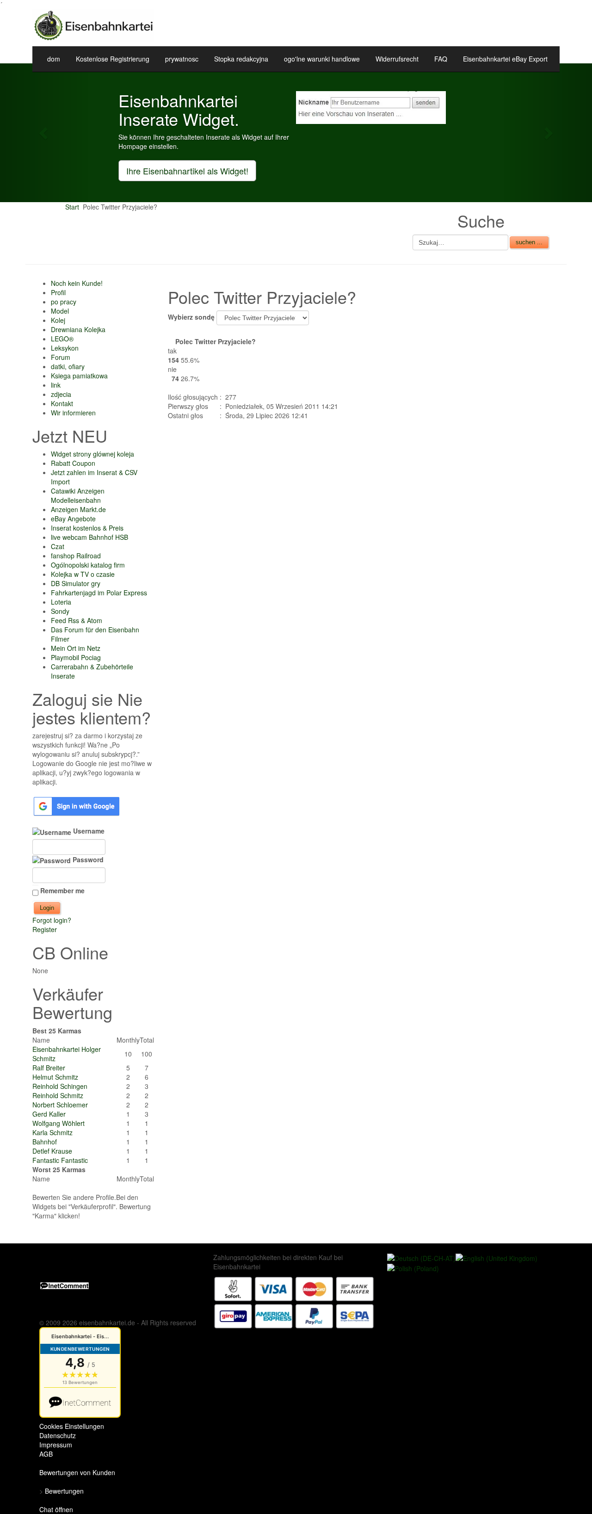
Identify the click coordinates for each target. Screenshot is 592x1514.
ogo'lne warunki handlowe (322, 58)
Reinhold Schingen (59, 1086)
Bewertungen (64, 1490)
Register (44, 929)
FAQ (440, 58)
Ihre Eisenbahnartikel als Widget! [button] (187, 171)
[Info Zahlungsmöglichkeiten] (294, 1301)
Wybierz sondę (192, 316)
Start (72, 206)
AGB (46, 1453)
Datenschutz (57, 1435)
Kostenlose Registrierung (112, 58)
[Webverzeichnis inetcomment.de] (64, 1285)
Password (87, 859)
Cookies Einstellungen (71, 1426)
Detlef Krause (52, 1151)
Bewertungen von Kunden (77, 1472)
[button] (44, 132)
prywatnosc (181, 58)
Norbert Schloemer (60, 1104)
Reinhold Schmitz (57, 1095)
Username (88, 830)
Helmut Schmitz (55, 1076)
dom (53, 58)
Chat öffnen (56, 1509)
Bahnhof (44, 1141)
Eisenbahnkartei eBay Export (505, 58)
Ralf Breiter (48, 1067)
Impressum (55, 1444)
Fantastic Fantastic (60, 1160)
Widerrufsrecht (397, 58)
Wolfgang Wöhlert (58, 1123)
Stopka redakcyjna (241, 58)
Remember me (62, 890)
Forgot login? (51, 920)
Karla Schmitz (52, 1132)
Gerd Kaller (49, 1114)
